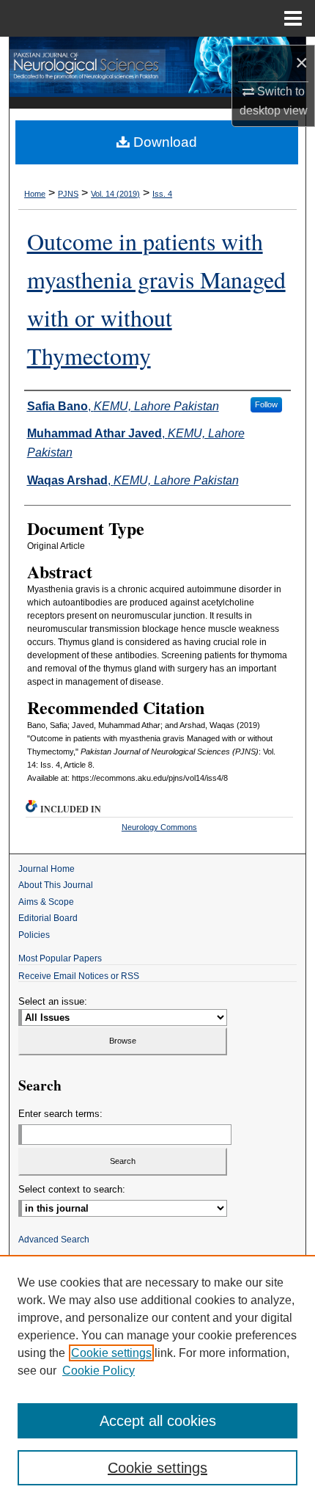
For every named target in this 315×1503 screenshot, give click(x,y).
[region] (157, 1379)
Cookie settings (111, 1353)
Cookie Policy (98, 1370)
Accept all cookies (158, 1421)
